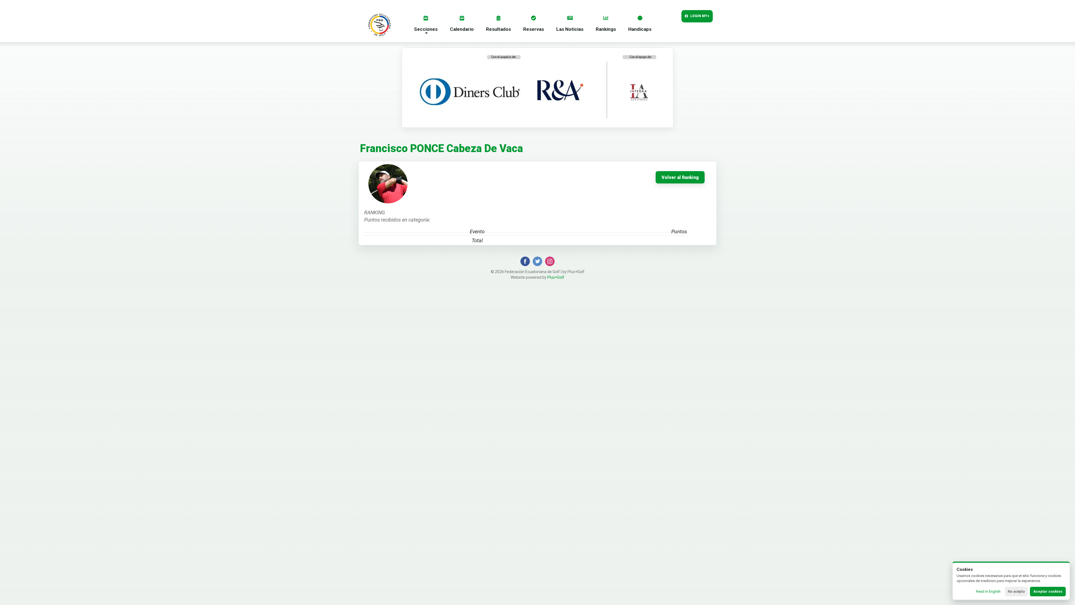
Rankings (606, 29)
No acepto (1016, 591)
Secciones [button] (426, 29)
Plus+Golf (555, 277)
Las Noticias (569, 29)
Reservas (533, 29)
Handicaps (639, 29)
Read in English (988, 591)
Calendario (462, 29)
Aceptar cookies (1047, 591)
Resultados (498, 29)
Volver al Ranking (680, 177)
